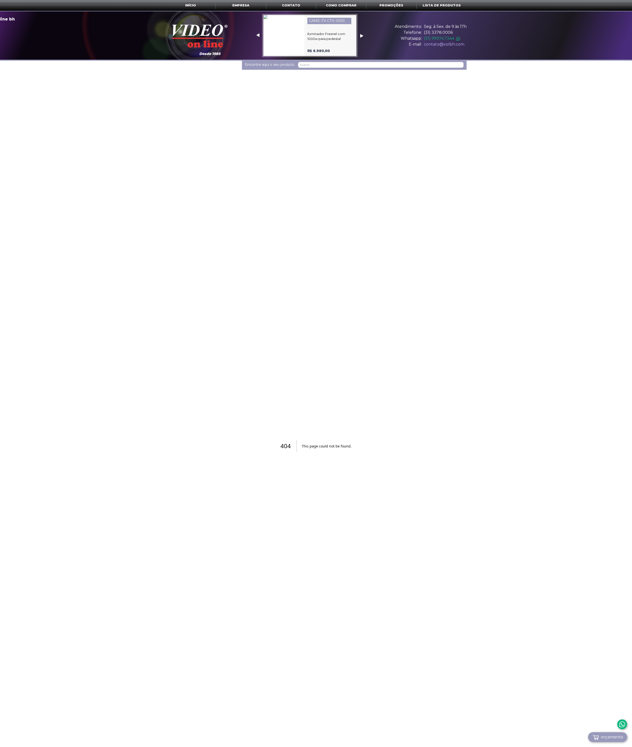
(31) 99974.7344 (439, 38)
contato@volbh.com (444, 44)
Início (190, 5)
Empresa (240, 5)
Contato (291, 5)
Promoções (391, 5)
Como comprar (341, 5)
